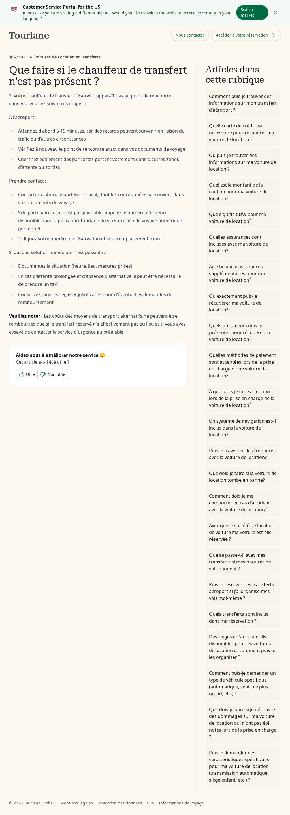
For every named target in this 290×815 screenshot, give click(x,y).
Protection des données (119, 803)
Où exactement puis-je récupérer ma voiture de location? (235, 303)
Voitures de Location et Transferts (67, 57)
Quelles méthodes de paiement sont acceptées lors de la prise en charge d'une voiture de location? (242, 365)
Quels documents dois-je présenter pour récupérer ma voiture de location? (240, 332)
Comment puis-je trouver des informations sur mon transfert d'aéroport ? (243, 103)
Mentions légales (76, 803)
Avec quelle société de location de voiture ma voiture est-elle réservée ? (241, 532)
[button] (190, 35)
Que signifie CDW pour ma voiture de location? (237, 217)
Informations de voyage (181, 803)
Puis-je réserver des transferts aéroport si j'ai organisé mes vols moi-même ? (241, 591)
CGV (150, 803)
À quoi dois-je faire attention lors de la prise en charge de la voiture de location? (241, 398)
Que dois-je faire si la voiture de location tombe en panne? (243, 476)
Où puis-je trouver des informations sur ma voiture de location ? (242, 162)
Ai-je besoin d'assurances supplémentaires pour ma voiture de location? (237, 273)
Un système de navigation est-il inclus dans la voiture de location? (242, 428)
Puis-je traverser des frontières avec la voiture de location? (242, 453)
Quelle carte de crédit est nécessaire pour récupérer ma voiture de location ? (241, 133)
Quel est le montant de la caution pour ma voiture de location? (238, 192)
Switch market (247, 12)
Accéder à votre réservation (242, 35)
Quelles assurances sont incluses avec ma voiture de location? (238, 244)
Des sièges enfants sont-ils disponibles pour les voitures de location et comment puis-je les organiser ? (242, 647)
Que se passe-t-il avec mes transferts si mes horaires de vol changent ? (240, 562)
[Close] (276, 12)
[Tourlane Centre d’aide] (29, 35)
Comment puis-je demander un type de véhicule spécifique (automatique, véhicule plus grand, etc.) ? (242, 683)
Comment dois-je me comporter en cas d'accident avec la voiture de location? (239, 503)
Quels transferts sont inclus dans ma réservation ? (238, 617)
